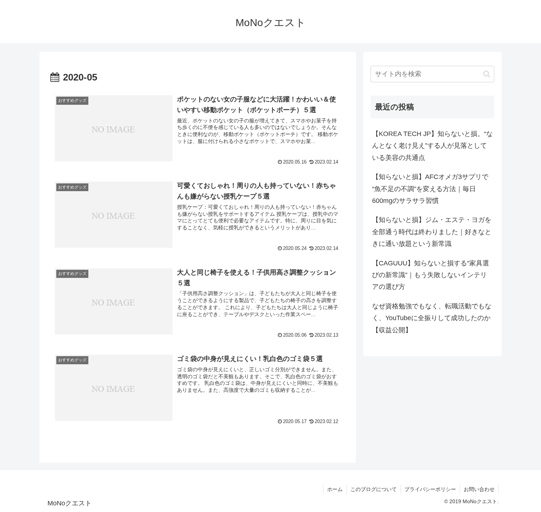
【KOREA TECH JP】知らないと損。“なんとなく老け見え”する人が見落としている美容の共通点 (432, 145)
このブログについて (373, 489)
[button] (486, 74)
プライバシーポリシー (430, 489)
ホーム (335, 489)
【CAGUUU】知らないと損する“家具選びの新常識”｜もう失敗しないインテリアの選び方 (430, 275)
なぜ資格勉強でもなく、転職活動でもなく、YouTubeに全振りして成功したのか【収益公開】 (431, 318)
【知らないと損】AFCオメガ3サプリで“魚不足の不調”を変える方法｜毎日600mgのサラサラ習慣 (430, 188)
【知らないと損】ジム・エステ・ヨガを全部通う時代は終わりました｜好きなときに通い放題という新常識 (431, 231)
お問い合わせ (479, 489)
